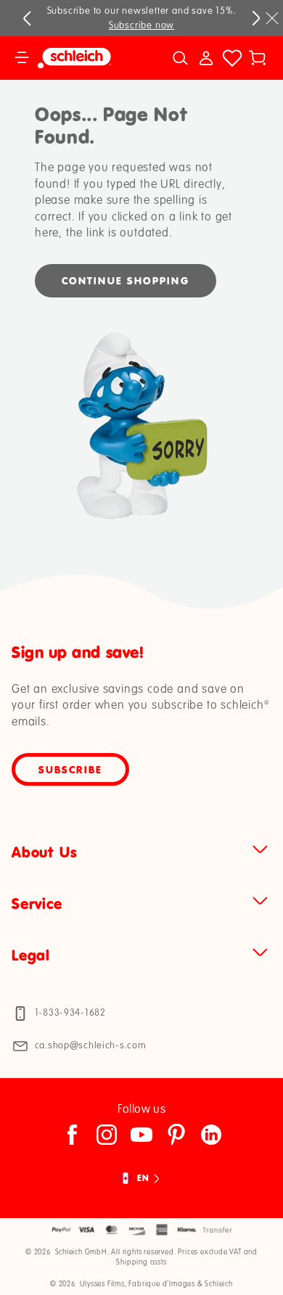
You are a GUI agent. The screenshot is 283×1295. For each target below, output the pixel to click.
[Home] (85, 58)
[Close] (272, 18)
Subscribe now (141, 25)
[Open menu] (22, 58)
